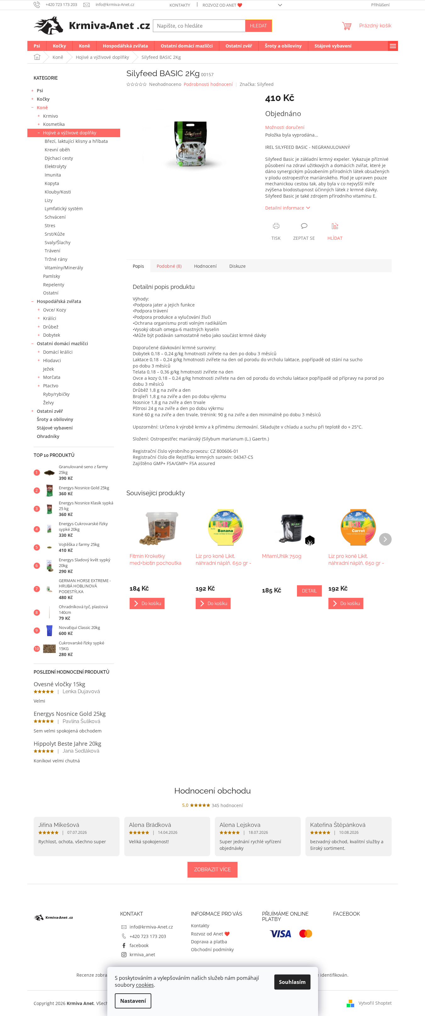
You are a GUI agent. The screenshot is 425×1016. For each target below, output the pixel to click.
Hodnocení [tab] (205, 266)
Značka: (257, 84)
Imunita (53, 175)
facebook (139, 945)
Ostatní (51, 293)
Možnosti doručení (285, 127)
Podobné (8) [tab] (169, 266)
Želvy (48, 403)
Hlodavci (52, 360)
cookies (145, 984)
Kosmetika (54, 124)
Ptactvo (50, 386)
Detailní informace (284, 208)
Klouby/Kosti (58, 192)
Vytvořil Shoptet (375, 1003)
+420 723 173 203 (148, 936)
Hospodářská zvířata (59, 301)
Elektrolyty (55, 166)
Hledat (258, 25)
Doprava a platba (209, 942)
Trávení (52, 251)
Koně (42, 107)
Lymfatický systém (64, 208)
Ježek (48, 369)
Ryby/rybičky (56, 394)
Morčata (51, 377)
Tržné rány (56, 259)
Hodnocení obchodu (212, 790)
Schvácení (55, 217)
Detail (309, 590)
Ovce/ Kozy (54, 310)
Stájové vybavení (55, 428)
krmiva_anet (142, 954)
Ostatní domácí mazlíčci (62, 343)
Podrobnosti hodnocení (208, 84)
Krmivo (50, 116)
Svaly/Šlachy (57, 242)
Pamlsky (51, 276)
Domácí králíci (58, 352)
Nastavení (133, 1000)
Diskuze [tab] (237, 266)
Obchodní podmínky (212, 949)
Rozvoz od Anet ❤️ (222, 5)
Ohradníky (48, 436)
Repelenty (53, 285)
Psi (40, 90)
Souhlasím (292, 982)
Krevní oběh (57, 150)
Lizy (49, 200)
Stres (50, 225)
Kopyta (52, 183)
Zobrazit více (212, 870)
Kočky (43, 99)
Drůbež (51, 327)
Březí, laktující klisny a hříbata (76, 141)
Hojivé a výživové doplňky (69, 133)
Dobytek (51, 335)
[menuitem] (36, 46)
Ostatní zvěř (50, 411)
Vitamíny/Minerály (64, 268)
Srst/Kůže (55, 234)
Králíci (49, 318)
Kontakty (180, 5)
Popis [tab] (138, 266)
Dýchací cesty (59, 158)
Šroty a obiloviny (55, 419)
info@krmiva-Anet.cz (151, 927)
